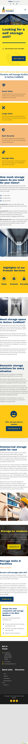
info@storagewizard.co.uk (8, 663)
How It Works (6, 678)
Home (5, 673)
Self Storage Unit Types (6, 681)
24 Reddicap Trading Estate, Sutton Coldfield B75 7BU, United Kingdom (8, 656)
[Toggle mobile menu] (25, 9)
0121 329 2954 (19, 48)
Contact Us (6, 684)
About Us (6, 676)
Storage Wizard (16, 696)
